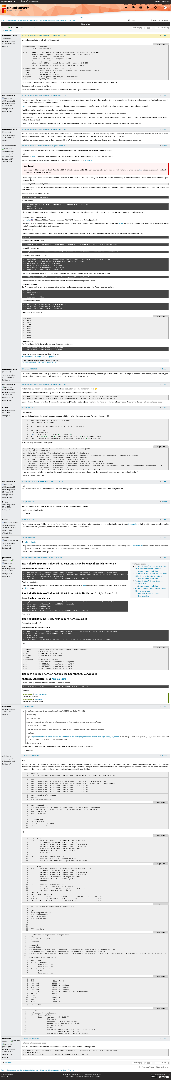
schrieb (32, 542)
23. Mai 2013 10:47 (28, 537)
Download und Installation (148, 571)
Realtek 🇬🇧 (29, 220)
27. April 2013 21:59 (28, 502)
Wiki (140, 5)
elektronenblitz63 (9, 95)
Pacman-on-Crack (9, 35)
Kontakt (71, 1076)
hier (84, 586)
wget (39, 357)
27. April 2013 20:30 (28, 408)
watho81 (5, 537)
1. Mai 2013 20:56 (28, 519)
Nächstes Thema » (162, 1067)
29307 (11, 109)
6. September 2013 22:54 (30, 756)
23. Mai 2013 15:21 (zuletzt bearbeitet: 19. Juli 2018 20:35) (42, 557)
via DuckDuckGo (164, 20)
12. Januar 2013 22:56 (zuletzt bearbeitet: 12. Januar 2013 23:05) (44, 35)
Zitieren (164, 35)
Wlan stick (71, 20)
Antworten (8, 30)
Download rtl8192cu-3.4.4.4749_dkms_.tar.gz (39, 363)
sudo (57, 357)
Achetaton (6, 756)
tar (35, 357)
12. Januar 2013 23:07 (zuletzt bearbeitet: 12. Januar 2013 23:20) (44, 95)
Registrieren (166, 2)
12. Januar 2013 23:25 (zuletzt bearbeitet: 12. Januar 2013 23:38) (44, 129)
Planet (155, 5)
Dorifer (5, 408)
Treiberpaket (132, 524)
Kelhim (5, 519)
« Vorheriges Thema (147, 1067)
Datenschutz (79, 1076)
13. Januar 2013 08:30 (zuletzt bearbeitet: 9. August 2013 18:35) (43, 146)
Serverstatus (96, 1076)
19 (9, 46)
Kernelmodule (27, 357)
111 (10, 548)
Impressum (87, 1076)
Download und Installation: (148, 579)
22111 (11, 574)
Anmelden (157, 2)
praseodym (6, 557)
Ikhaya (147, 5)
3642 (10, 530)
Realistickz (6, 706)
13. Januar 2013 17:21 (29, 369)
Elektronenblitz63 (40, 694)
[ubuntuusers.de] (15, 10)
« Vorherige (137, 28)
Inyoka (11, 1074)
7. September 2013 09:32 (30, 1038)
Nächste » (164, 28)
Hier (140, 170)
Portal (126, 5)
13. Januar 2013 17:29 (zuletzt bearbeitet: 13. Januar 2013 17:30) (44, 384)
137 (10, 764)
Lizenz (66, 1076)
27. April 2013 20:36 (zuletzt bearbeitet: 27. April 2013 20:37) (42, 481)
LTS (95, 157)
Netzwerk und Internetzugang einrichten (53, 20)
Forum (133, 5)
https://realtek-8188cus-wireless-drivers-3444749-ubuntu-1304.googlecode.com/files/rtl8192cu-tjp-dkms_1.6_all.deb (75, 737)
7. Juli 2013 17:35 (28, 706)
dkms (45, 357)
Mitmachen (165, 5)
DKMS (24, 106)
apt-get (51, 357)
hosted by (4, 2)
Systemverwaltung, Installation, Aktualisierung (22, 20)
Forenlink (88, 161)
